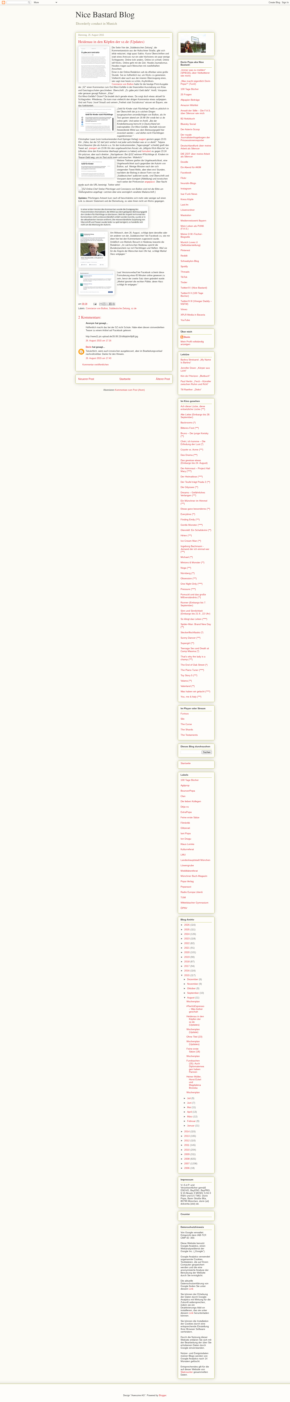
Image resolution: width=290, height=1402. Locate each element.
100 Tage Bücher (190, 89)
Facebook (186, 172)
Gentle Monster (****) (192, 525)
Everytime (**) (188, 514)
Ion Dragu (186, 838)
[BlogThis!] (104, 304)
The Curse (186, 724)
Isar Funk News (189, 194)
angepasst (150, 181)
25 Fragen (186, 94)
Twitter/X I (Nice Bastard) (194, 287)
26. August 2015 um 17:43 (98, 358)
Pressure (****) (188, 589)
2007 (187, 1163)
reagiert (142, 139)
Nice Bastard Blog (105, 14)
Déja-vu (185, 806)
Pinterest (185, 250)
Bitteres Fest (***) (190, 428)
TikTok (184, 277)
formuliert (146, 151)
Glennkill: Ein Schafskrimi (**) (196, 530)
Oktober (191, 988)
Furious (185, 713)
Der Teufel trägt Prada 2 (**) (195, 482)
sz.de (133, 308)
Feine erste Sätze (190, 817)
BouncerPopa (188, 790)
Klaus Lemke (187, 844)
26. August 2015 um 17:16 (98, 340)
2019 (187, 957)
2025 (187, 929)
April (189, 1111)
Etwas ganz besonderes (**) (195, 508)
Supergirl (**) (187, 643)
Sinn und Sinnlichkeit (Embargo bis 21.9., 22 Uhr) (195, 612)
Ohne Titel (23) (194, 1036)
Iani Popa (186, 833)
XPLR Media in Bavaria (193, 314)
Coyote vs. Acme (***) (192, 449)
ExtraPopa (186, 812)
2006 (187, 1168)
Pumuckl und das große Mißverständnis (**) (193, 596)
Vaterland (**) (188, 686)
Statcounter (187, 1372)
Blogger (162, 1395)
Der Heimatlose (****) (192, 476)
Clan (183, 796)
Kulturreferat (187, 849)
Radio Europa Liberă (192, 892)
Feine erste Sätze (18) (193, 1050)
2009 (187, 1154)
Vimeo (184, 309)
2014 (187, 1131)
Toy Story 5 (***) (189, 675)
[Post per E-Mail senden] (94, 304)
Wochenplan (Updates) (193, 1043)
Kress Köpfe (187, 199)
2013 (187, 1136)
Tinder (184, 282)
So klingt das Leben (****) (194, 619)
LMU (183, 854)
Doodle (184, 162)
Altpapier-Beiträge (190, 99)
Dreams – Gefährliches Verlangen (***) (193, 494)
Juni (189, 1102)
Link (191, 1288)
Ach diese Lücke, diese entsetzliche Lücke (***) (193, 407)
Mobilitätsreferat (189, 870)
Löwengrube (187, 865)
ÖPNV (184, 908)
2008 (187, 1158)
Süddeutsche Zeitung (119, 308)
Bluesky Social (188, 124)
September (193, 993)
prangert (93, 148)
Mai (189, 1107)
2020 (187, 952)
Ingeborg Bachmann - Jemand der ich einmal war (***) (195, 549)
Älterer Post (163, 379)
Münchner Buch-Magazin (194, 876)
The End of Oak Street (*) (194, 664)
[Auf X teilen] (107, 304)
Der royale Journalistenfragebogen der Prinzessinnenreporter (195, 137)
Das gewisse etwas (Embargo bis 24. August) (194, 461)
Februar (191, 1121)
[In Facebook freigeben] (110, 304)
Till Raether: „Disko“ (191, 389)
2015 (187, 975)
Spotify (184, 266)
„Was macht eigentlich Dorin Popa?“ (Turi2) (195, 82)
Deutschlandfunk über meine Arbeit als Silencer (196, 147)
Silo (182, 718)
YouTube (185, 320)
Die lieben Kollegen (191, 801)
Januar (191, 1125)
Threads (185, 271)
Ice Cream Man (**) (191, 540)
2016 (187, 970)
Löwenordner (188, 210)
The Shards (187, 729)
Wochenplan (193, 1001)
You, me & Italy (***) (191, 696)
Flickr (183, 178)
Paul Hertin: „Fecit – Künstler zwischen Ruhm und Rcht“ (196, 382)
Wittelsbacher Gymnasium (194, 902)
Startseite (125, 379)
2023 (187, 938)
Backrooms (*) (188, 422)
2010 (187, 1149)
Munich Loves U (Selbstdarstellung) (191, 243)
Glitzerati (185, 828)
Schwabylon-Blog (190, 261)
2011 (187, 1145)
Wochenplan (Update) (193, 1030)
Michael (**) (187, 557)
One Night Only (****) (192, 583)
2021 (187, 947)
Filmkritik (185, 822)
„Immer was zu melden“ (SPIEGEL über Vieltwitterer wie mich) (195, 73)
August (191, 997)
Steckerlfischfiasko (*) (192, 632)
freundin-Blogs (188, 183)
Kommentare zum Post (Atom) (130, 390)
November (193, 983)
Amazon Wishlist (189, 105)
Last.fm (184, 204)
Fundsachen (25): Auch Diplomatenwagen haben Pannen (195, 1066)
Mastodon (186, 215)
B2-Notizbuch (188, 118)
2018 (187, 961)
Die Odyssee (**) (189, 487)
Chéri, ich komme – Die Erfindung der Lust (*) (193, 443)
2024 (187, 934)
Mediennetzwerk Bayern (193, 220)
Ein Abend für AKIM (191, 167)
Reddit (184, 255)
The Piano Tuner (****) (192, 670)
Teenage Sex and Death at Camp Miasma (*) (195, 650)
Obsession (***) (189, 578)
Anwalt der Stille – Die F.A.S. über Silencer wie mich (196, 112)
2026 (187, 924)
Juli (189, 1098)
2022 (187, 943)
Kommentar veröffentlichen (95, 364)
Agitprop (185, 785)
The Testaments (189, 735)
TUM (183, 897)
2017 (187, 966)
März (190, 1116)
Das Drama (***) (189, 455)
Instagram (186, 188)
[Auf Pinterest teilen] (113, 304)
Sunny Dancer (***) (191, 637)
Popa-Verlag (187, 881)
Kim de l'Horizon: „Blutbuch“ (195, 376)
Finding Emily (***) (190, 519)
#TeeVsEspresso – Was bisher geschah (195, 1009)
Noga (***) (186, 567)
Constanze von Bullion (123, 84)
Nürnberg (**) (188, 573)
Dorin (88, 347)
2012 (187, 1140)
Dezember (193, 979)
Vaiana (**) (186, 680)
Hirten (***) (186, 535)
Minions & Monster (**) (192, 562)
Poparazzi (186, 886)
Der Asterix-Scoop (190, 129)
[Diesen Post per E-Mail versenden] (101, 304)
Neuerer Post (86, 379)
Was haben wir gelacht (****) (195, 691)
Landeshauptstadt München (195, 860)
